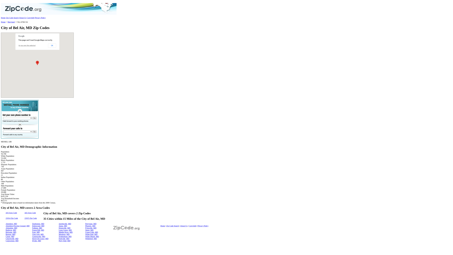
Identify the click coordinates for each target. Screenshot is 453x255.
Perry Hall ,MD (64, 241)
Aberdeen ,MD (11, 224)
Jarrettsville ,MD (65, 224)
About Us (22, 18)
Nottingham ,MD (65, 237)
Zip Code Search (12, 18)
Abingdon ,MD (11, 228)
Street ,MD (89, 230)
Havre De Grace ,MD (40, 239)
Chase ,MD (10, 237)
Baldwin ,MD (11, 230)
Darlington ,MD (38, 224)
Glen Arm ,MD (38, 234)
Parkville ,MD (64, 239)
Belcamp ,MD (11, 232)
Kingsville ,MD (64, 228)
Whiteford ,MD (91, 239)
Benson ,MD (10, 234)
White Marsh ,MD (92, 237)
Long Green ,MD (65, 230)
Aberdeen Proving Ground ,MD (18, 226)
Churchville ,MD (12, 239)
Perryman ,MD (90, 224)
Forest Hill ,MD (38, 230)
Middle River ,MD (66, 232)
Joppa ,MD (63, 226)
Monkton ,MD (64, 234)
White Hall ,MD (91, 234)
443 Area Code (30, 213)
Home (3, 18)
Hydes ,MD (36, 241)
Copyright (30, 18)
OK (52, 46)
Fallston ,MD (37, 228)
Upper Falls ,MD (91, 232)
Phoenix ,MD (90, 226)
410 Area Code (11, 213)
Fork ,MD (36, 232)
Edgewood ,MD (38, 226)
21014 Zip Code (12, 218)
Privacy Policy (40, 18)
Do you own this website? (27, 45)
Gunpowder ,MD (38, 237)
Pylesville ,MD (90, 228)
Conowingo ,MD (12, 241)
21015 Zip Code (31, 218)
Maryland (11, 22)
